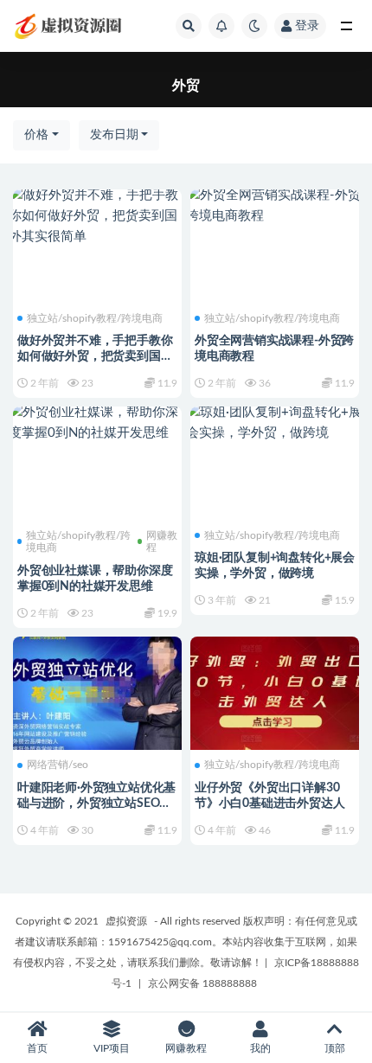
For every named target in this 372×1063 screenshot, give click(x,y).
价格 (36, 135)
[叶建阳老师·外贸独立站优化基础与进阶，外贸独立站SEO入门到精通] (97, 691)
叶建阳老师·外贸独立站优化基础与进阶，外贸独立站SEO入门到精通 (96, 803)
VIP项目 (111, 1048)
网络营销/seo (57, 764)
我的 (260, 1048)
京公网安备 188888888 (202, 983)
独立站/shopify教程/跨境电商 (95, 318)
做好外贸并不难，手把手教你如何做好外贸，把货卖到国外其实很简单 (94, 356)
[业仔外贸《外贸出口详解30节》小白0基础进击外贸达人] (274, 691)
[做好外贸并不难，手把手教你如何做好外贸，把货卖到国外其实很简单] (97, 216)
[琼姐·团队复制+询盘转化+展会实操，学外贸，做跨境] (274, 423)
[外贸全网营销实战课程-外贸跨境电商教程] (274, 206)
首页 (37, 1048)
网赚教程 (161, 541)
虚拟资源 (126, 921)
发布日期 (114, 135)
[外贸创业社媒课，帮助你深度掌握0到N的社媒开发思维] (97, 423)
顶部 (334, 1048)
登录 (307, 26)
